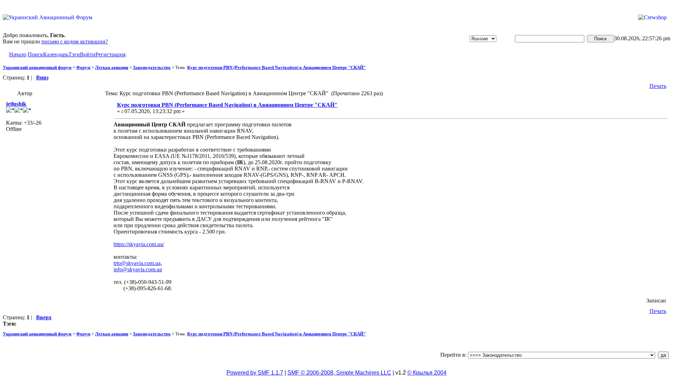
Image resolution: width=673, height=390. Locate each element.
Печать (658, 86)
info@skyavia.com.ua (138, 269)
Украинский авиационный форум (37, 67)
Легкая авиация (111, 67)
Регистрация (110, 54)
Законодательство (152, 67)
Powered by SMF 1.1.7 (254, 373)
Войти (87, 54)
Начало (17, 54)
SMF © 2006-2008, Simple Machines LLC (339, 373)
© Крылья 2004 (427, 373)
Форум (83, 67)
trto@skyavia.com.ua (137, 263)
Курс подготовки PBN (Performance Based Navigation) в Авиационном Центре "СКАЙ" (276, 67)
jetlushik (16, 104)
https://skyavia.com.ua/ (139, 244)
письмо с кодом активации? (74, 41)
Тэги (74, 54)
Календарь (55, 54)
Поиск (35, 54)
